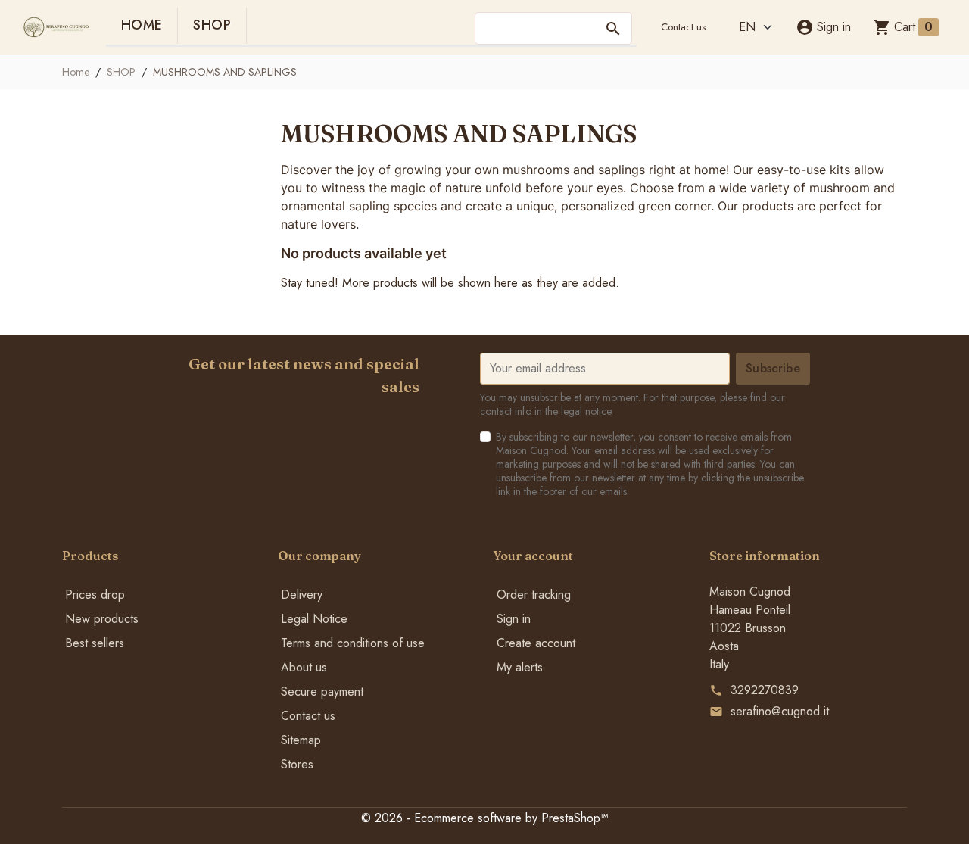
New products (102, 619)
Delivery (301, 594)
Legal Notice (314, 619)
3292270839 (765, 690)
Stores (297, 764)
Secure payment (322, 691)
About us (304, 667)
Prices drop (95, 594)
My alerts (520, 667)
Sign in (514, 619)
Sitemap (301, 740)
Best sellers (94, 643)
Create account (536, 643)
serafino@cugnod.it (780, 711)
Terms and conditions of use (353, 643)
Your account (533, 555)
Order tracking (534, 594)
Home (141, 25)
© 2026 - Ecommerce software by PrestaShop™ (485, 818)
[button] (823, 27)
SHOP (211, 25)
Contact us (683, 27)
